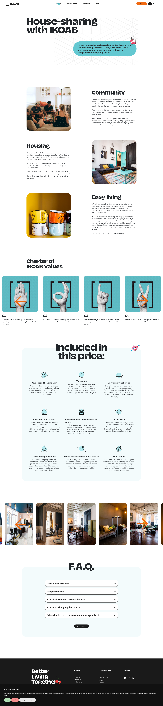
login (150, 3)
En (154, 4)
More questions (80, 626)
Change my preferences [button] (28, 700)
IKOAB (12, 4)
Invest (97, 3)
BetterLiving (44, 677)
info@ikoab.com (104, 677)
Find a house (78, 682)
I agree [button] (7, 700)
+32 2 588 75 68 (103, 682)
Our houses (86, 3)
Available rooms (72, 3)
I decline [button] (15, 700)
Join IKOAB (140, 3)
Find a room (77, 679)
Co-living (58, 3)
